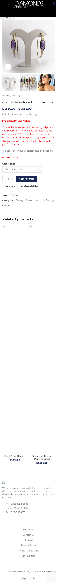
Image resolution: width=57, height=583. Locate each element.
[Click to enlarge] (8, 67)
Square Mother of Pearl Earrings (42, 458)
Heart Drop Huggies (15, 456)
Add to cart (26, 179)
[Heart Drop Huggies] (15, 339)
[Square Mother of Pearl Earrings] (42, 339)
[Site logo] (28, 4)
